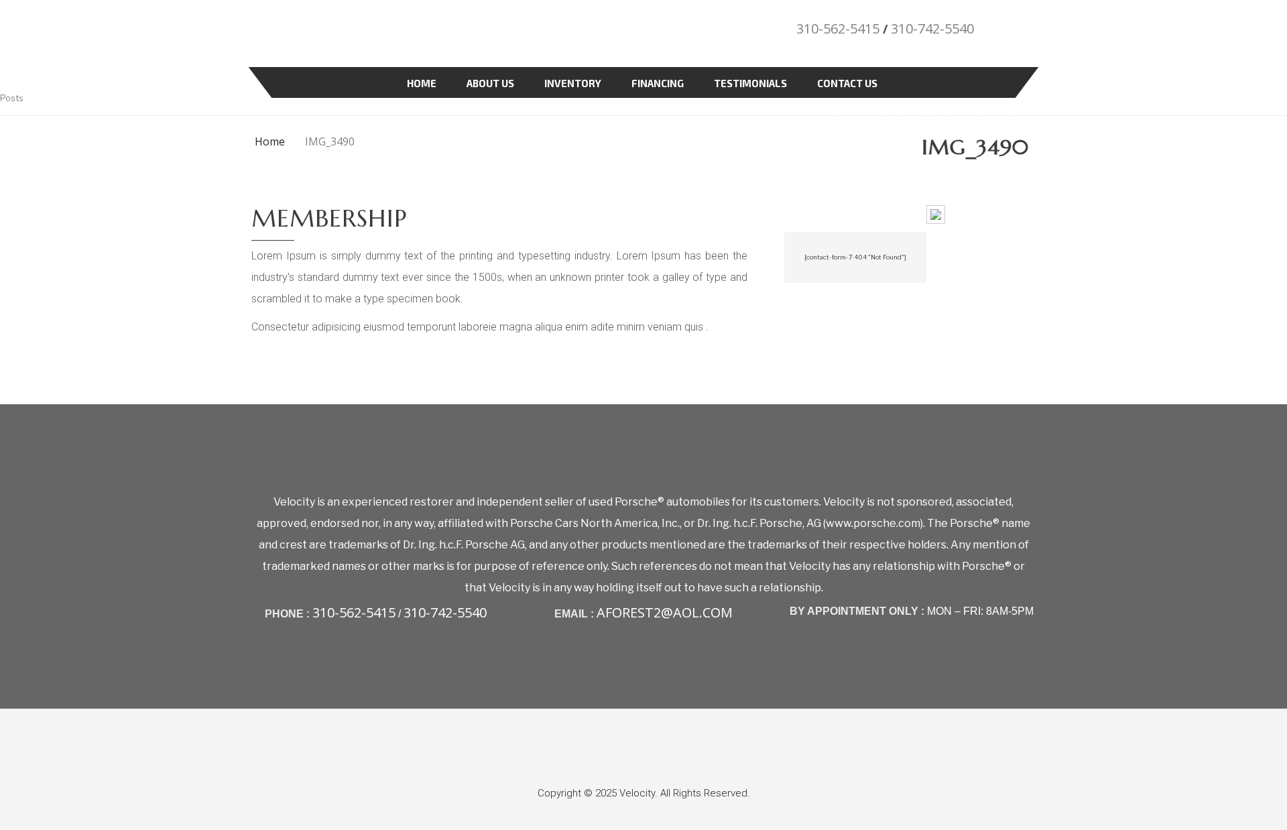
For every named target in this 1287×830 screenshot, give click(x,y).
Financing (657, 83)
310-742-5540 (932, 28)
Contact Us (847, 83)
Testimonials (750, 83)
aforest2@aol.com (665, 612)
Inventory (572, 83)
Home (421, 83)
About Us (490, 83)
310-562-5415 (837, 28)
